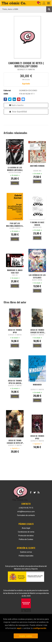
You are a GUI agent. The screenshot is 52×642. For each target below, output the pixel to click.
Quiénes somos (26, 552)
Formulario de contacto (26, 515)
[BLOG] (38, 492)
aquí (19, 628)
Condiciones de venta (26, 532)
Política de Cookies (26, 539)
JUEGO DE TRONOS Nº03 (37, 437)
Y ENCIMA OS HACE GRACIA (37, 223)
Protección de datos (26, 536)
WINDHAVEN (37, 384)
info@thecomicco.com (26, 512)
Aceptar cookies (25, 635)
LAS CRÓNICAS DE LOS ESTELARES (37, 276)
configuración (39, 628)
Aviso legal (26, 528)
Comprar (15, 183)
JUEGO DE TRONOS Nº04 (15, 331)
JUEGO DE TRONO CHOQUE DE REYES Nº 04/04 (15, 441)
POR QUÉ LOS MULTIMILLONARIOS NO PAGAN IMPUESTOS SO (14, 224)
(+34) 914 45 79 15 (26, 508)
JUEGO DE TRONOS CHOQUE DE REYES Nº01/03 (37, 331)
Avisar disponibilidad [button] (19, 111)
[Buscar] (49, 9)
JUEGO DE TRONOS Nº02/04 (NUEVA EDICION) (15, 381)
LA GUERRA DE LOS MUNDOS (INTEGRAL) (15, 168)
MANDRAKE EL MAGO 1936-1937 (14, 271)
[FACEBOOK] (30, 492)
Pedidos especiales (26, 556)
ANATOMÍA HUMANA (37, 166)
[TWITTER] (34, 492)
